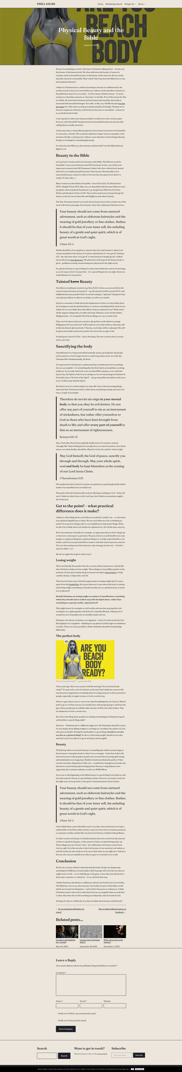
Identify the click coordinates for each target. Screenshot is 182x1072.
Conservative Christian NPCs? (90, 941)
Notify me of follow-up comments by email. (77, 1013)
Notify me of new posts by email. (72, 1020)
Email (83, 1001)
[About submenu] (144, 4)
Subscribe (139, 1055)
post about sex (76, 260)
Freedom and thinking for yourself (65, 941)
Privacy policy (139, 1069)
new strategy (110, 572)
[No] (180, 1069)
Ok (132, 1069)
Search (64, 1056)
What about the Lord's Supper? (113, 941)
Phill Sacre (46, 3)
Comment (61, 972)
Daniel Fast (74, 584)
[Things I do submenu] (135, 4)
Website (107, 1001)
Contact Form (102, 1054)
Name (59, 1001)
